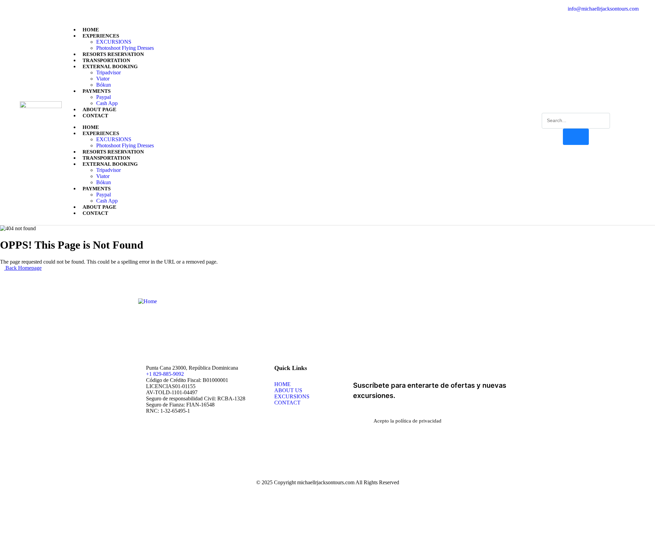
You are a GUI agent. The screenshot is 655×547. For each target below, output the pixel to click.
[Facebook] (21, 8)
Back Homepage (23, 268)
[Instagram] (47, 8)
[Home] (147, 301)
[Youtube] (59, 8)
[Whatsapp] (34, 8)
